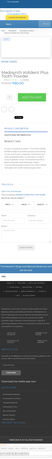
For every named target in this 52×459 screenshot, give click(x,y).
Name (3, 216)
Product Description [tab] (16, 128)
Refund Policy (27, 287)
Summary (31, 216)
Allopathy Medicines (10, 402)
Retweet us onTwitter (41, 334)
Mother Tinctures (9, 415)
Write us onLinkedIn (42, 341)
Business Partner (29, 295)
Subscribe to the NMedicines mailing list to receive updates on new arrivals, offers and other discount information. (25, 357)
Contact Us (42, 291)
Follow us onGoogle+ (13, 341)
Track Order (21, 283)
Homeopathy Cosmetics (12, 398)
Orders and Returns (28, 291)
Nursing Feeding (9, 419)
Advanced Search (11, 291)
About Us (10, 283)
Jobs (18, 295)
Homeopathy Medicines (11, 394)
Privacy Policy (14, 287)
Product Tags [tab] (12, 141)
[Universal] (26, 304)
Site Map (39, 287)
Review (4, 226)
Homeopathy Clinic (10, 407)
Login (33, 5)
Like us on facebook (11, 334)
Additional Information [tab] (17, 135)
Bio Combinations (9, 411)
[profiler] (3, 444)
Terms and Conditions (37, 283)
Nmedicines (14, 440)
